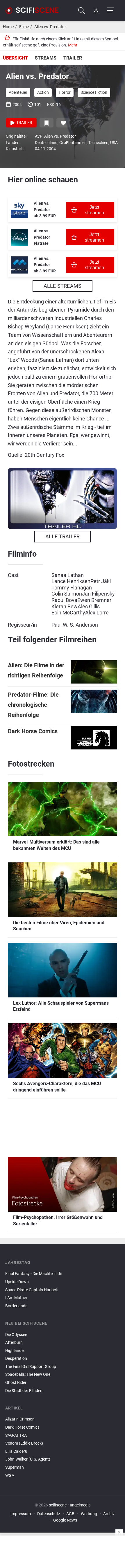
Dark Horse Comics (33, 731)
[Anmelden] (96, 10)
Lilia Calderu (16, 1451)
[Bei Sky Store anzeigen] (19, 209)
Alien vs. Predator (50, 26)
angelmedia (80, 1505)
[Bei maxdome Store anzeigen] (19, 265)
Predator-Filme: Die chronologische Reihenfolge (33, 704)
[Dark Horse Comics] (94, 737)
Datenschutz (48, 1513)
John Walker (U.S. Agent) (27, 1459)
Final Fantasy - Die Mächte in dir (33, 1273)
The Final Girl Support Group (30, 1366)
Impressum (20, 1513)
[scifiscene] (34, 10)
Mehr (72, 45)
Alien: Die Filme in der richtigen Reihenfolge (36, 670)
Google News (65, 1520)
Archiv (109, 1513)
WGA (9, 1475)
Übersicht (15, 58)
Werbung (89, 1513)
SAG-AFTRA (16, 1435)
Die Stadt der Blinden (23, 1390)
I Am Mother (16, 1297)
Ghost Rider (15, 1382)
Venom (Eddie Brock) (24, 1443)
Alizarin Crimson (20, 1419)
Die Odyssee (16, 1334)
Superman (14, 1467)
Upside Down (17, 1281)
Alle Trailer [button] (62, 536)
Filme (24, 26)
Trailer (72, 58)
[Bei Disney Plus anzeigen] (19, 237)
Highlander (15, 1350)
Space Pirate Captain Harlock (31, 1290)
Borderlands (16, 1305)
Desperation (16, 1358)
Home (8, 26)
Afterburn (14, 1342)
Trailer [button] (23, 122)
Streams (45, 58)
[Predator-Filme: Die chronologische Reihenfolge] (94, 705)
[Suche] (81, 10)
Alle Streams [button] (62, 286)
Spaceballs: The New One (27, 1374)
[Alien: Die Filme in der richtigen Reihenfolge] (94, 672)
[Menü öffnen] (110, 10)
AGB (70, 1513)
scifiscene (58, 1505)
